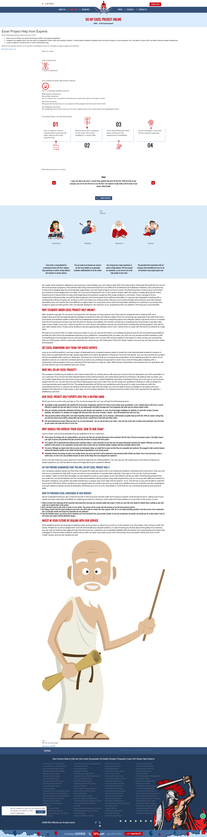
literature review (80, 769)
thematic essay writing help (53, 798)
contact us (143, 9)
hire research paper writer (84, 774)
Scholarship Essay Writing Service (117, 803)
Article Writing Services (145, 769)
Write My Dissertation (144, 764)
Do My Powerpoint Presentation (148, 776)
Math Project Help (143, 783)
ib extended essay (81, 766)
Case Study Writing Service (115, 791)
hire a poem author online (115, 779)
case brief (46, 806)
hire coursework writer (82, 779)
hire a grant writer (112, 774)
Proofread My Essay (112, 813)
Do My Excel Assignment (145, 781)
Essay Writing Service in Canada (148, 798)
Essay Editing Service (113, 766)
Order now (74, 758)
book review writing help (53, 811)
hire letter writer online (114, 776)
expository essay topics (51, 801)
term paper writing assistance (85, 788)
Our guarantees (94, 758)
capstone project (80, 786)
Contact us (151, 758)
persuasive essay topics (51, 774)
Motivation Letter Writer (114, 801)
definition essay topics (51, 786)
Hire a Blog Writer (112, 769)
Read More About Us (9, 49)
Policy (127, 750)
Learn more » (21, 813)
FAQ (134, 758)
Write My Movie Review (114, 796)
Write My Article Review (114, 788)
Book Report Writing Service (147, 796)
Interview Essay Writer (113, 798)
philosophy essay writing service (86, 811)
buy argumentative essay (52, 783)
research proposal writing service (86, 776)
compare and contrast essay (54, 764)
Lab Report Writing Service (146, 803)
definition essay (49, 788)
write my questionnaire (83, 781)
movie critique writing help (84, 791)
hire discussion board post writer (55, 813)
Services (60, 758)
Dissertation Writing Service (146, 786)
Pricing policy (121, 758)
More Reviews (105, 198)
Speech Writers (111, 808)
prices (120, 9)
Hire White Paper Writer (114, 811)
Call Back (49, 3)
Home (54, 758)
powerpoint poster (81, 771)
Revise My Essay (142, 774)
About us (62, 9)
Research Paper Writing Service (147, 808)
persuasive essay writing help (54, 771)
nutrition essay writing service (85, 798)
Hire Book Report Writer (114, 786)
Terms (121, 750)
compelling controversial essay (54, 766)
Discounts (85, 9)
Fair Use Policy (135, 750)
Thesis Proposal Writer (113, 816)
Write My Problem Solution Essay (148, 811)
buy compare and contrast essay (55, 793)
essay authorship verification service (87, 808)
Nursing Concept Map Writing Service (150, 813)
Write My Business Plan (144, 766)
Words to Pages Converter (83, 816)
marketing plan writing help (84, 783)
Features (130, 9)
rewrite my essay (80, 793)
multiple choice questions (53, 803)
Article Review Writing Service (147, 793)
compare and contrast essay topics (56, 791)
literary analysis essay (51, 808)
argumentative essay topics (53, 769)
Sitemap (139, 758)
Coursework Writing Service (146, 791)
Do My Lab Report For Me (114, 783)
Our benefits (104, 758)
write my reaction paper (83, 796)
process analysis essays (51, 776)
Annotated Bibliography (145, 788)
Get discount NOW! (48, 746)
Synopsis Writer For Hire (114, 793)
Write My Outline (111, 806)
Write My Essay (79, 813)
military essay (48, 816)
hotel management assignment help (88, 801)
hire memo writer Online (114, 771)
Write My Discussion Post (145, 801)
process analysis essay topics (53, 781)
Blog (144, 758)
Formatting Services (143, 771)
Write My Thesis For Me (113, 781)
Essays (129, 758)
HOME (95, 23)
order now (74, 9)
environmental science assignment (87, 764)
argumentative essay (51, 779)
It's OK (40, 812)
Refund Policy (146, 750)
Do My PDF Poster (143, 779)
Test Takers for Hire (112, 764)
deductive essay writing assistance (56, 796)
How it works (83, 758)
